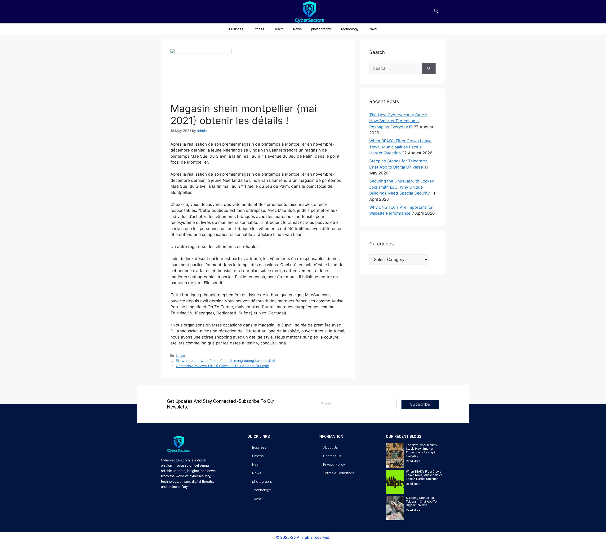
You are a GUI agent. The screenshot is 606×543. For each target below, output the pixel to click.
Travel (372, 29)
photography (321, 29)
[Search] (429, 68)
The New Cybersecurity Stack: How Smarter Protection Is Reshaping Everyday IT (398, 121)
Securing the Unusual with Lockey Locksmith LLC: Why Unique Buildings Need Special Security (401, 187)
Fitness (258, 29)
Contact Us (332, 456)
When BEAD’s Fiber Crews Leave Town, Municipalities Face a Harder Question (400, 147)
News (297, 29)
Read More (413, 461)
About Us (330, 447)
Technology (349, 29)
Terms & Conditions (339, 473)
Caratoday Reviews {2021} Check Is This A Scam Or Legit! (222, 366)
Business (236, 29)
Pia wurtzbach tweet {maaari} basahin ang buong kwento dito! (225, 361)
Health (279, 29)
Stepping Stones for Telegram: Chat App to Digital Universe (421, 501)
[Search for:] (395, 68)
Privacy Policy (334, 464)
